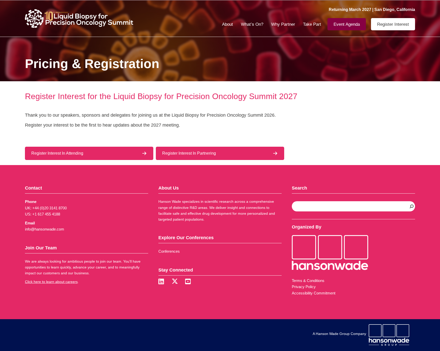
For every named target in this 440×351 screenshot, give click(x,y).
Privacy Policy (304, 287)
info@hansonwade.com (44, 229)
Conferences (169, 251)
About (227, 24)
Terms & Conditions (308, 280)
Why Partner (283, 24)
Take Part (312, 24)
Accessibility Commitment (313, 293)
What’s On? (252, 24)
